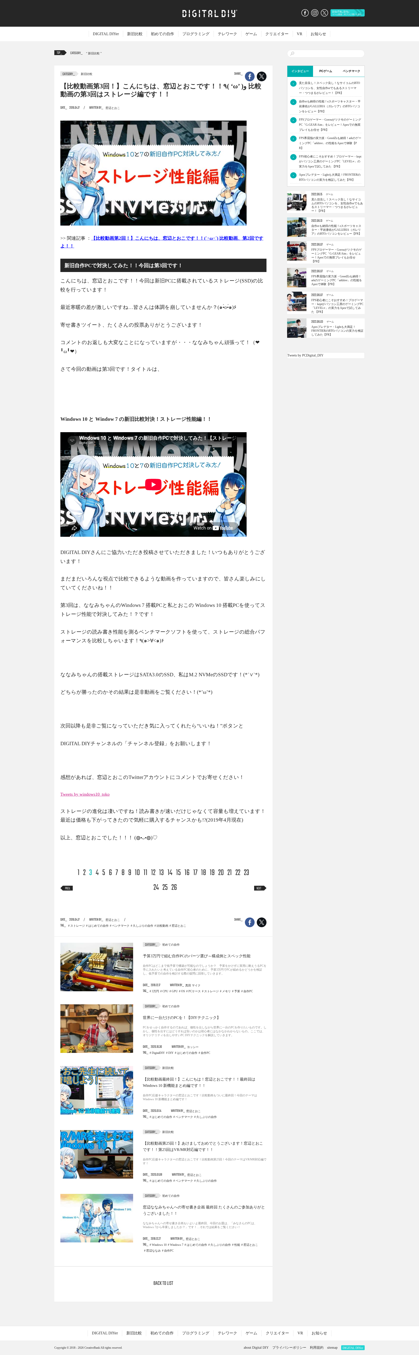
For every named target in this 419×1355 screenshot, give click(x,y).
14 (170, 873)
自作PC (248, 991)
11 (145, 873)
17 (195, 873)
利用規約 (316, 1347)
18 (203, 873)
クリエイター (277, 34)
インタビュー (300, 71)
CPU (165, 991)
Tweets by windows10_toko (85, 794)
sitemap (332, 1347)
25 (165, 888)
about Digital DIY (256, 1347)
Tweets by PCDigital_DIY (305, 355)
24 (156, 888)
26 (174, 888)
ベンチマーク (120, 925)
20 (221, 873)
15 (178, 873)
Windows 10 (159, 1245)
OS (183, 991)
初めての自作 (162, 34)
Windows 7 (176, 1245)
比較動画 (162, 925)
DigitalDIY (158, 1053)
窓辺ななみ (153, 1250)
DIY (171, 1053)
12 (153, 873)
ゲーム (251, 34)
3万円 (155, 991)
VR (299, 34)
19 (212, 873)
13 (161, 873)
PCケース (194, 991)
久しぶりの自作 (143, 925)
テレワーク (227, 34)
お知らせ (318, 34)
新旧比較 (135, 34)
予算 (237, 991)
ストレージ (77, 925)
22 (237, 873)
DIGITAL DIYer (106, 34)
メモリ (226, 991)
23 (246, 873)
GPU (175, 991)
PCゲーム (325, 71)
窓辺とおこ (179, 925)
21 (229, 873)
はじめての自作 (98, 925)
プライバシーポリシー (289, 1347)
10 (137, 873)
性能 (237, 1245)
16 (187, 873)
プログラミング (196, 34)
